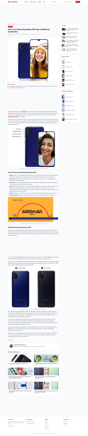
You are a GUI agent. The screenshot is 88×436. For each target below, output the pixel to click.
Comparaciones (33, 1)
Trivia (44, 1)
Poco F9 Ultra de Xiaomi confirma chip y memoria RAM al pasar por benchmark (72, 29)
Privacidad (65, 423)
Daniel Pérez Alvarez (26, 34)
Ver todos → (64, 59)
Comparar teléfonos (30, 421)
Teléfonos (26, 1)
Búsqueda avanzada (30, 423)
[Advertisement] (33, 100)
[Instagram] (53, 1)
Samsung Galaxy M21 (13, 116)
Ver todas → (47, 428)
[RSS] (56, 1)
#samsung (10, 339)
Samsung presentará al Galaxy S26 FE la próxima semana (71, 37)
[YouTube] (55, 1)
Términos (65, 425)
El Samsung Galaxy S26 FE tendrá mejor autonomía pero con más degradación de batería (72, 41)
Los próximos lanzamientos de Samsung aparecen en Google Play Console (72, 45)
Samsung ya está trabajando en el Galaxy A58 (72, 33)
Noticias (39, 1)
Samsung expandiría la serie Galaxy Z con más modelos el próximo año (71, 50)
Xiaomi (46, 425)
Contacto (65, 421)
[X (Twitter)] (51, 1)
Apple (46, 423)
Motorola (46, 427)
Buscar (77, 1)
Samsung (13, 24)
